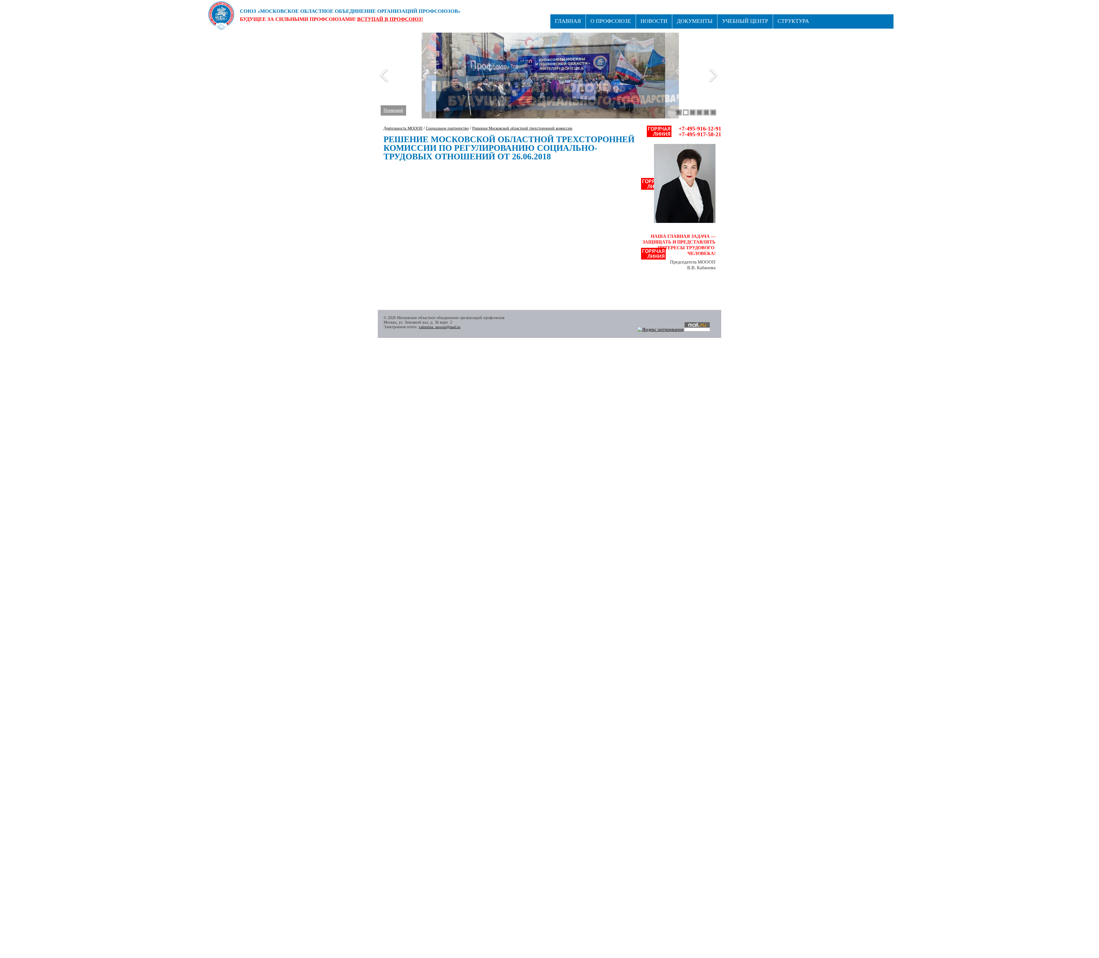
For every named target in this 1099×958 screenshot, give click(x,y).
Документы (695, 21)
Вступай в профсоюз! (390, 19)
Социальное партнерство (447, 128)
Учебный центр (745, 21)
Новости (654, 21)
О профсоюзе (610, 21)
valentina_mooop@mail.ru (439, 327)
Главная (568, 21)
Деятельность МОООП (403, 128)
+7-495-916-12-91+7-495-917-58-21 (700, 131)
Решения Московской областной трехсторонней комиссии (522, 128)
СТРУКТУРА (793, 21)
